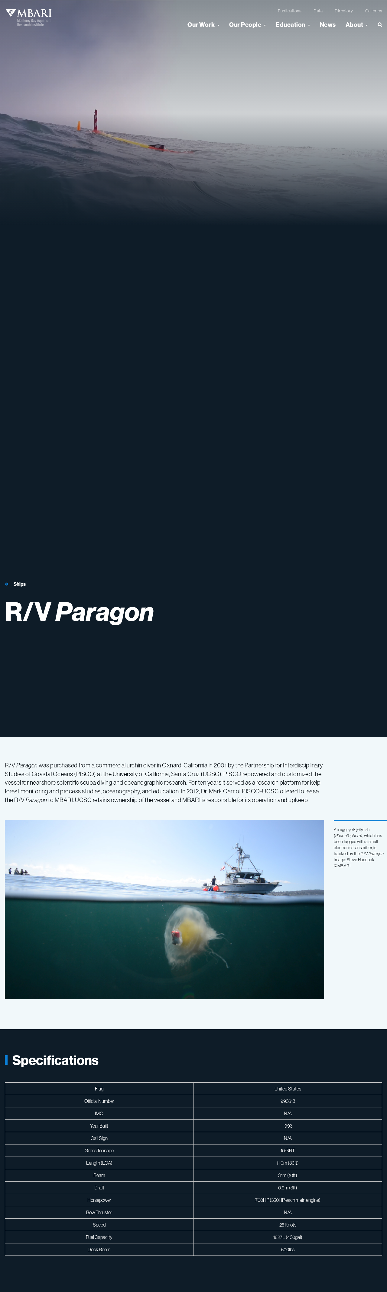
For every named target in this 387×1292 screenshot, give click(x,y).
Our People (245, 24)
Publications (289, 11)
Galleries (373, 11)
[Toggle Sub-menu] (218, 24)
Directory (344, 11)
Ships (20, 584)
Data (318, 11)
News (328, 24)
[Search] (377, 27)
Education (290, 24)
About (354, 24)
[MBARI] (28, 17)
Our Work (201, 24)
